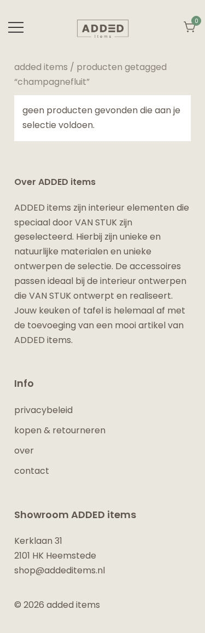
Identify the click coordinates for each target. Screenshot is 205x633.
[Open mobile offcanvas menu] (16, 27)
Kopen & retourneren (60, 430)
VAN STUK (96, 222)
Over (24, 450)
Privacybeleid (43, 410)
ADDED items (41, 67)
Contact (31, 470)
